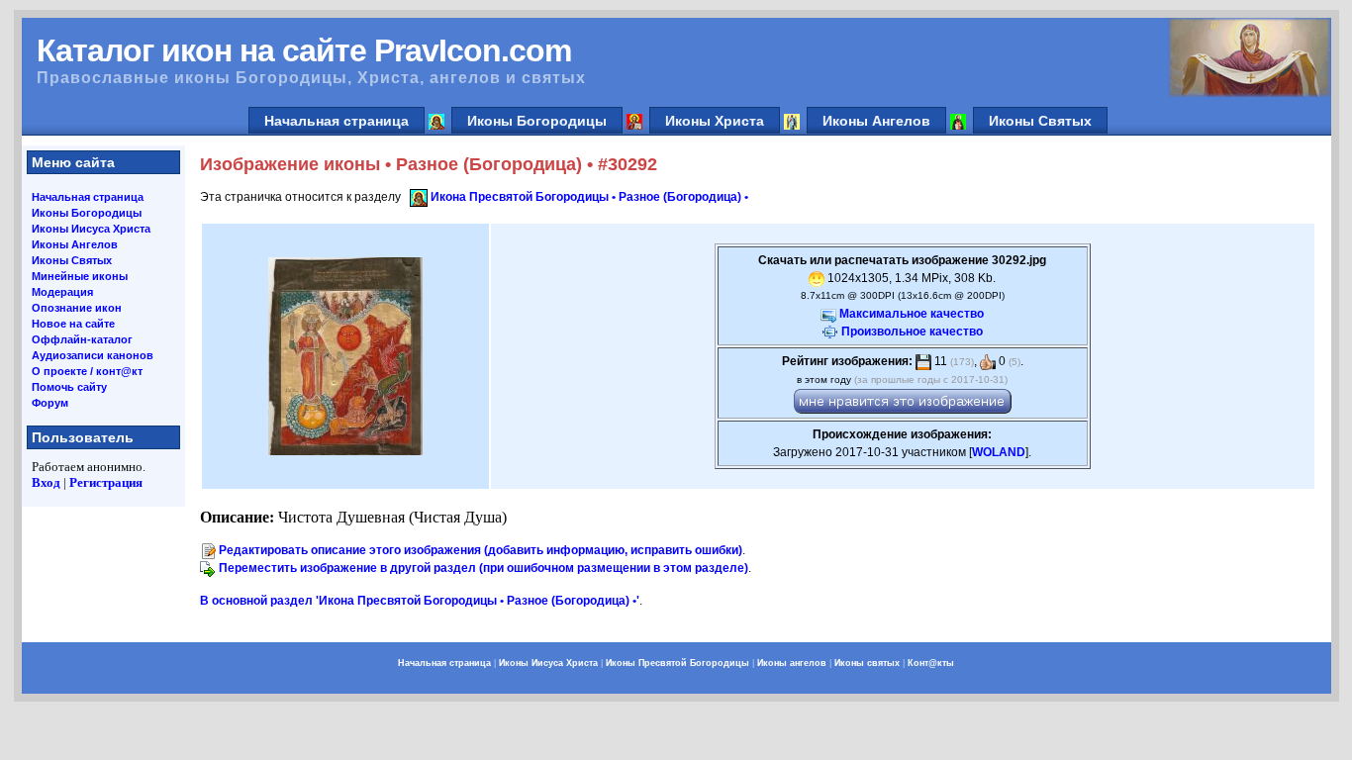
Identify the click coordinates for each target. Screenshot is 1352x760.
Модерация (62, 292)
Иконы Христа (714, 121)
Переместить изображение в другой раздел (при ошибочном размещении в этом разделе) (483, 568)
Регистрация (106, 482)
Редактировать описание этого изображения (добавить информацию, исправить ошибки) (480, 550)
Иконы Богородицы (537, 121)
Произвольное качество (912, 331)
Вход (46, 482)
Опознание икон (77, 308)
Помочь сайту (69, 387)
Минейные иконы (80, 276)
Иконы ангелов (791, 663)
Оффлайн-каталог (82, 339)
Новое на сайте (73, 324)
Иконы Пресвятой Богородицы (677, 663)
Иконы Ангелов (876, 121)
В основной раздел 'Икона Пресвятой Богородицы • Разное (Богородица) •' (419, 601)
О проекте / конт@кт (87, 371)
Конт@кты (931, 663)
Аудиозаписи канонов (92, 355)
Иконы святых (867, 663)
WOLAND (998, 452)
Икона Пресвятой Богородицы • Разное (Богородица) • (589, 197)
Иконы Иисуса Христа (91, 229)
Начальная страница (336, 121)
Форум (50, 403)
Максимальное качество (911, 314)
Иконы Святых (1040, 121)
